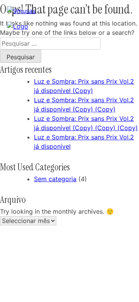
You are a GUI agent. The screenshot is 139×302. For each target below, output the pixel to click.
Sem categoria (55, 179)
